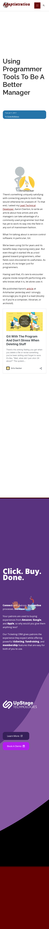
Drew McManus (13, 116)
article (30, 288)
